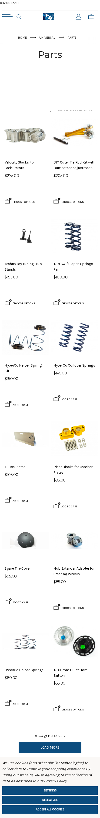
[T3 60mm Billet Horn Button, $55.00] (74, 642)
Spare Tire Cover (18, 568)
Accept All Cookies (50, 809)
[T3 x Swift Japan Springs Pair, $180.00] (74, 236)
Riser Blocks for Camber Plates (73, 470)
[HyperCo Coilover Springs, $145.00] (74, 337)
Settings (50, 790)
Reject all (50, 800)
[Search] (19, 17)
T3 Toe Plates (15, 467)
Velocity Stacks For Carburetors (20, 165)
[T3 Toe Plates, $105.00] (25, 439)
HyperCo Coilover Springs (74, 365)
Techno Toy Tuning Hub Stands (23, 267)
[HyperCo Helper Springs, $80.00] (25, 642)
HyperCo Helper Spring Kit (23, 368)
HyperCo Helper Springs (24, 670)
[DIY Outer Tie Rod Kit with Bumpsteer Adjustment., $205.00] (74, 134)
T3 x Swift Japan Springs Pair (73, 267)
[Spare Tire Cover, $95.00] (25, 540)
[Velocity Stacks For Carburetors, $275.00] (25, 134)
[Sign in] (78, 17)
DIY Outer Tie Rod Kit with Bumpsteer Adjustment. (74, 165)
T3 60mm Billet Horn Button (70, 673)
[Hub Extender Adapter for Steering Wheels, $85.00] (74, 540)
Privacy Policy (55, 781)
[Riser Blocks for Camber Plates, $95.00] (74, 439)
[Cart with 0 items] (91, 17)
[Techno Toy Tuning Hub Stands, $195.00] (25, 236)
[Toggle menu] (7, 17)
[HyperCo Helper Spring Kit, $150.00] (25, 337)
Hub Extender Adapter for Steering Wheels (73, 571)
